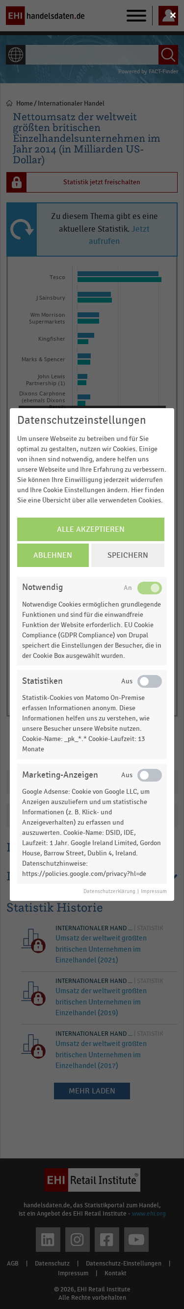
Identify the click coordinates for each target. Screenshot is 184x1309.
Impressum (154, 891)
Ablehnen (52, 555)
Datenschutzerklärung (109, 891)
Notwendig (42, 587)
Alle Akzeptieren (91, 529)
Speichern (127, 555)
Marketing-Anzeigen (60, 775)
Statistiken (42, 681)
